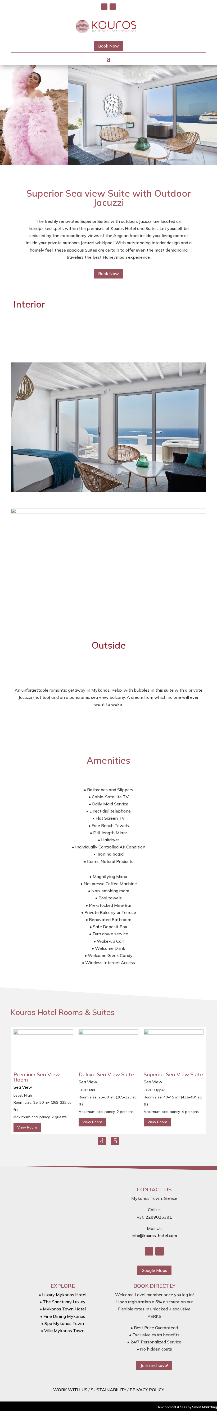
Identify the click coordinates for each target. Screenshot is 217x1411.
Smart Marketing (204, 1407)
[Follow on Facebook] (104, 6)
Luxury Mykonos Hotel (64, 1294)
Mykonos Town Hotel (64, 1308)
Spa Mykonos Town (64, 1323)
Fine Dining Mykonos (64, 1316)
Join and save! (154, 1365)
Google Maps (154, 1270)
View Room (27, 1127)
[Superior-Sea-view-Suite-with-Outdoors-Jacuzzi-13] (108, 490)
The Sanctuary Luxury (64, 1301)
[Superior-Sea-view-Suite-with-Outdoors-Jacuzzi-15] (108, 512)
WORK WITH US (70, 1389)
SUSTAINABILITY (108, 1389)
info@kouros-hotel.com (154, 1235)
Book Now (108, 46)
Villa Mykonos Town (64, 1330)
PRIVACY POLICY (147, 1389)
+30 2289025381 (154, 1217)
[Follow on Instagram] (113, 6)
